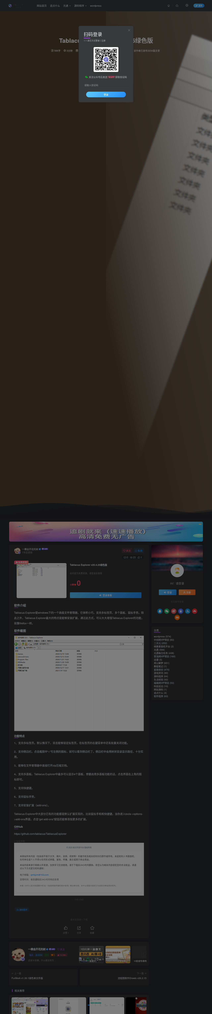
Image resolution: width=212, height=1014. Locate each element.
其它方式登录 (94, 40)
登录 (106, 94)
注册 (104, 40)
